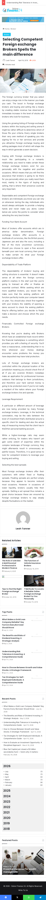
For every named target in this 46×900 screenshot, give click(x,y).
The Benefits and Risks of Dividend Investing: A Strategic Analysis (13, 638)
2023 (6, 802)
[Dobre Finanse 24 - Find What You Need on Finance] (12, 10)
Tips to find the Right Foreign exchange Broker (12, 591)
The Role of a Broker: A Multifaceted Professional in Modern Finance (11, 564)
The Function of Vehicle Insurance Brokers (32, 563)
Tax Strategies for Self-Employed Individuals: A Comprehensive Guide (13, 680)
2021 (6, 812)
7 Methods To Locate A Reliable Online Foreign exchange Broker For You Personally (34, 594)
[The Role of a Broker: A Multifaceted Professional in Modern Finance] (12, 552)
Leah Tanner (10, 60)
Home (6, 29)
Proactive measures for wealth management (19, 870)
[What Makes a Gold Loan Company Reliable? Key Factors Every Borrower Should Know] (37, 625)
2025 (6, 791)
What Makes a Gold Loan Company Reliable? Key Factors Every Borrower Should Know (13, 623)
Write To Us (23, 890)
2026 (6, 766)
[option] (23, 860)
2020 (6, 818)
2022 (6, 807)
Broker (13, 29)
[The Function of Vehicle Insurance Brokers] (34, 552)
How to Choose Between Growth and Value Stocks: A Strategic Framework (22, 668)
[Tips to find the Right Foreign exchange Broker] (12, 580)
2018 (6, 829)
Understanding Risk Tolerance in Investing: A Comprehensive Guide (13, 654)
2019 (6, 823)
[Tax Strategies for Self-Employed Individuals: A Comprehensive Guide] (37, 683)
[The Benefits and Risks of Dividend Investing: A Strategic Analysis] (37, 641)
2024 (6, 796)
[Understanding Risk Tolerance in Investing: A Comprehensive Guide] (37, 657)
